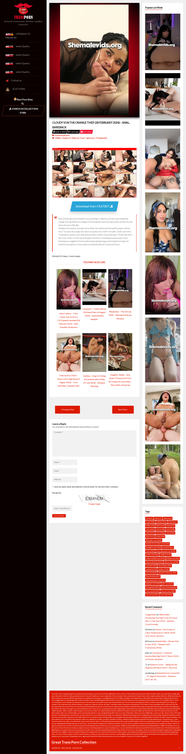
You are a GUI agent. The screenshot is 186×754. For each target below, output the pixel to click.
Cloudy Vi (66, 138)
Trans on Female (168, 587)
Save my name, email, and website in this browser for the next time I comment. (86, 487)
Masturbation (164, 566)
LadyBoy (165, 555)
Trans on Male (152, 591)
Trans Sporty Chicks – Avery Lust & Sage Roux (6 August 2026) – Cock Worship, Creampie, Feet (68, 380)
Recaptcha (56, 493)
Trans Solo (166, 595)
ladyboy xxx (173, 558)
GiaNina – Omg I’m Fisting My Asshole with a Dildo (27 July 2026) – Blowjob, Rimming (94, 381)
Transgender (101, 138)
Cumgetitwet (150, 614)
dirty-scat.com (66, 748)
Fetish (150, 551)
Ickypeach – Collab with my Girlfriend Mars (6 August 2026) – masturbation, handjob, (94, 314)
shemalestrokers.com (155, 580)
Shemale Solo (153, 576)
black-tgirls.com (153, 540)
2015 (160, 533)
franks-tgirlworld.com (165, 551)
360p (158, 518)
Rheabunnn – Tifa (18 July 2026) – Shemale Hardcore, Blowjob (120, 315)
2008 (150, 525)
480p (167, 518)
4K (149, 518)
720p (150, 522)
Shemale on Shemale (167, 573)
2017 (150, 536)
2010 (170, 525)
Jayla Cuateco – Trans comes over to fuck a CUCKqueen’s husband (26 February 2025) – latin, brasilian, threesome (68, 320)
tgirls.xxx (90, 138)
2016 (170, 533)
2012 (160, 529)
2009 (160, 525)
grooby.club (152, 555)
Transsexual (152, 595)
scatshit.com (56, 748)
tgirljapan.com (153, 584)
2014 (150, 533)
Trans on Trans (168, 591)
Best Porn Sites (25, 99)
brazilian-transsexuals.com (157, 544)
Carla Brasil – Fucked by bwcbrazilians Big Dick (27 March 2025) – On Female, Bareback (162, 656)
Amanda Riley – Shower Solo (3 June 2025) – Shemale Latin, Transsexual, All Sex (162, 644)
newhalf (151, 569)
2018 (160, 536)
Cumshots (167, 547)
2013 (170, 529)
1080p (58, 138)
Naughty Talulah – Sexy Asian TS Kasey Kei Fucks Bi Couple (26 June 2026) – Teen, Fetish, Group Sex (120, 380)
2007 (173, 522)
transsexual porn (62, 135)
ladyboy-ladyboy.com (155, 558)
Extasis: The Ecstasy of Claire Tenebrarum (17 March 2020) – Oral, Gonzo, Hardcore (161, 632)
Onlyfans (163, 569)
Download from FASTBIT (93, 206)
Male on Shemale (154, 562)
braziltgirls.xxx (153, 547)
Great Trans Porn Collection (74, 742)
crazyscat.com (77, 748)
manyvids (151, 566)
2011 (150, 529)
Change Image (94, 504)
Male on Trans (78, 138)
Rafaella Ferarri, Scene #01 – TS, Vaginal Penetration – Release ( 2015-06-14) (162, 676)
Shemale (151, 573)
